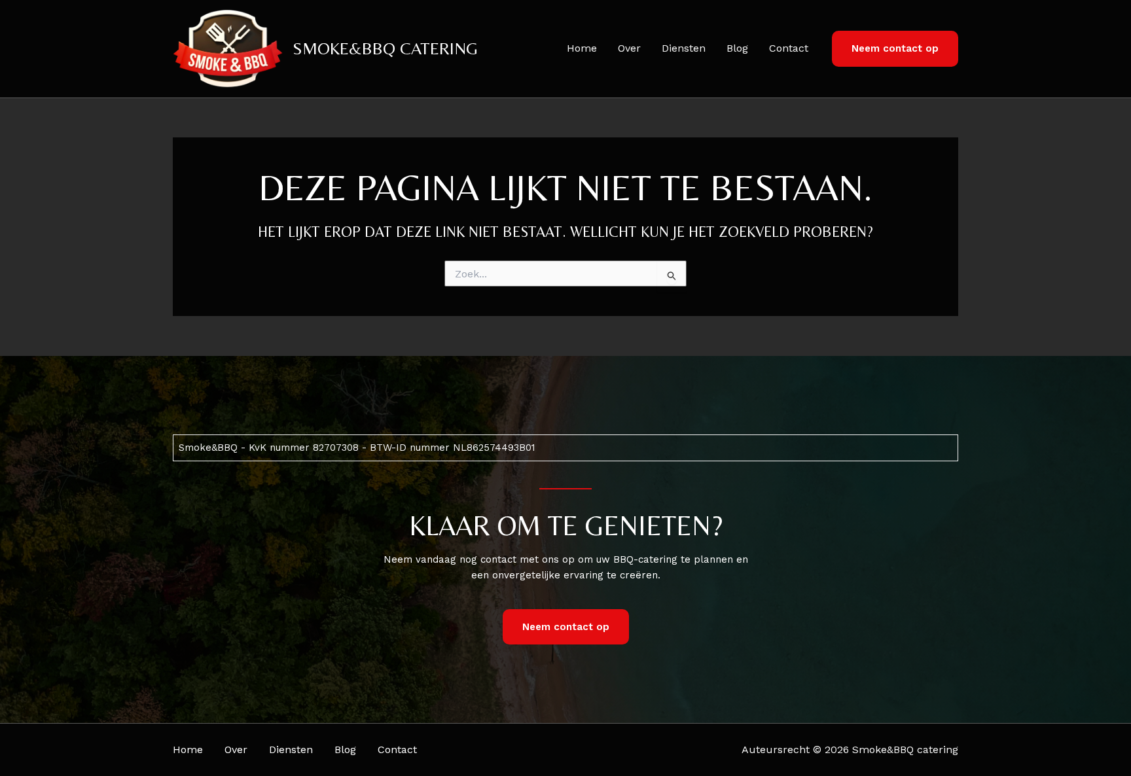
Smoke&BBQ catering (385, 48)
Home (582, 48)
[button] (895, 49)
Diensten (684, 48)
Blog (737, 48)
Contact (788, 48)
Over (629, 48)
